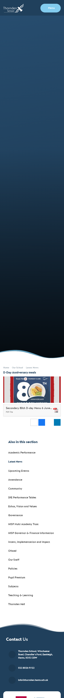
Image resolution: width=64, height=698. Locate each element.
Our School (17, 367)
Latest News (32, 367)
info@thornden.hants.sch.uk (33, 680)
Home (6, 367)
